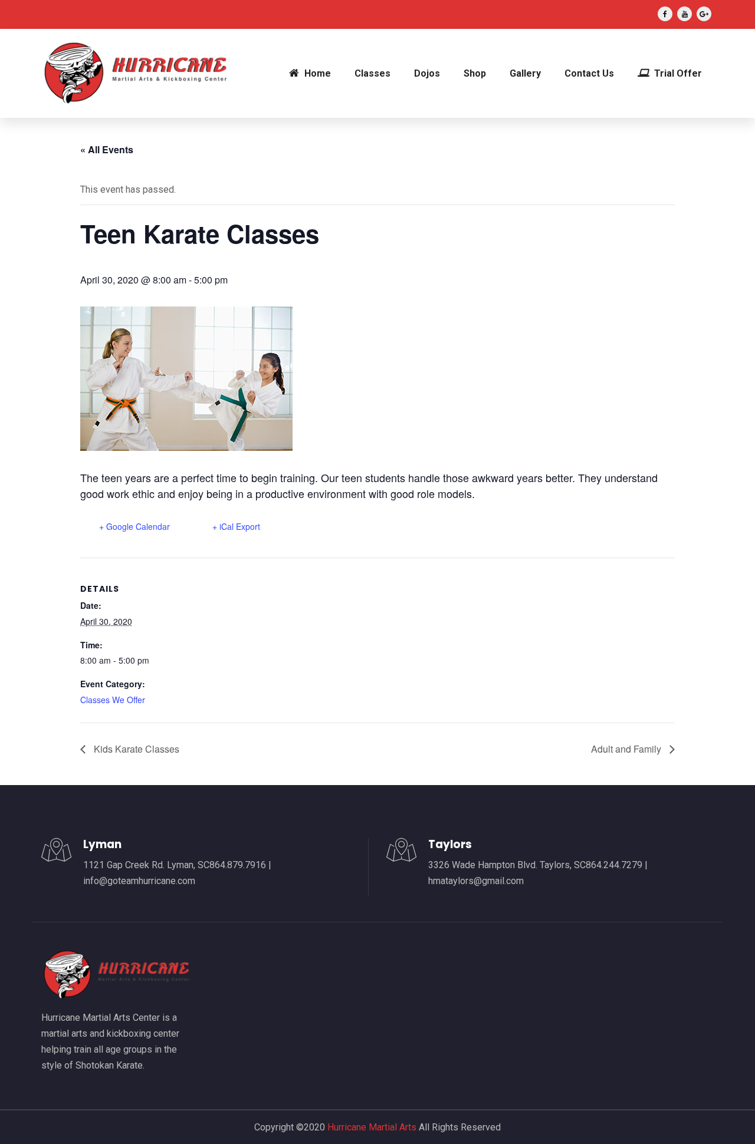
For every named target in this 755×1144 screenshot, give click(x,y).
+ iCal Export (236, 526)
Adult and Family (627, 749)
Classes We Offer (112, 699)
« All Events (106, 149)
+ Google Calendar (134, 526)
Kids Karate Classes (135, 749)
